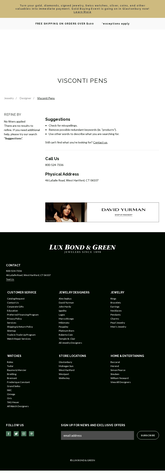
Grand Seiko (13, 386)
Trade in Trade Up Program (21, 334)
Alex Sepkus (65, 298)
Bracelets (115, 302)
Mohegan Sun (66, 366)
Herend (114, 366)
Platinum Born (66, 330)
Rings (113, 298)
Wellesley (64, 378)
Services (11, 322)
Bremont (12, 378)
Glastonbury (65, 362)
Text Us (10, 279)
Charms (114, 318)
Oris (9, 398)
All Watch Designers (18, 406)
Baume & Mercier (16, 370)
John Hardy (65, 306)
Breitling (11, 374)
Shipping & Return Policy (20, 326)
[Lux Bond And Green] (82, 248)
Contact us (100, 142)
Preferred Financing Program (23, 314)
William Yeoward (119, 378)
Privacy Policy (14, 318)
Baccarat (115, 362)
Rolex (10, 362)
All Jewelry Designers (70, 342)
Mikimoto (64, 322)
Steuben (114, 374)
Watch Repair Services (19, 338)
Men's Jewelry (118, 326)
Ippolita (62, 310)
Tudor (10, 366)
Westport (64, 374)
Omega (11, 394)
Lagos (62, 314)
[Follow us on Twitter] (16, 433)
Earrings (115, 306)
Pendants (115, 314)
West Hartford (66, 370)
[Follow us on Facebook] (8, 433)
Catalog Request (16, 298)
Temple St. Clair (67, 338)
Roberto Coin (66, 334)
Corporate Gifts (15, 306)
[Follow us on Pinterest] (31, 433)
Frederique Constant (18, 382)
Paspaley (63, 326)
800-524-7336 (14, 270)
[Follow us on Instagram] (23, 433)
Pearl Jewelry (117, 322)
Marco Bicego (66, 318)
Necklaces (116, 310)
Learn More (82, 12)
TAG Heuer (13, 402)
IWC (9, 390)
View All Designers (120, 382)
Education (12, 310)
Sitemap (11, 330)
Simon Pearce (117, 370)
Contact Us (13, 302)
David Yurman (66, 302)
